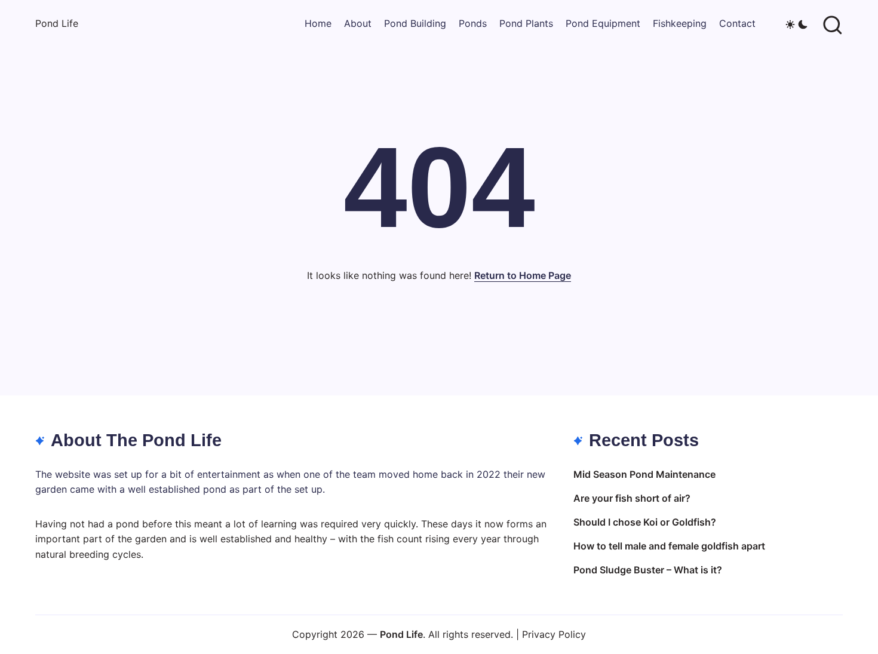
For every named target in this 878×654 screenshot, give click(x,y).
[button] (796, 24)
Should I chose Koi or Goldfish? (644, 522)
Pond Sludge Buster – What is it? (647, 570)
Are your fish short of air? (631, 498)
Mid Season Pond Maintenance (644, 474)
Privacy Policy (554, 634)
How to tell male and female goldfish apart (669, 546)
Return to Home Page (522, 275)
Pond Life (56, 23)
